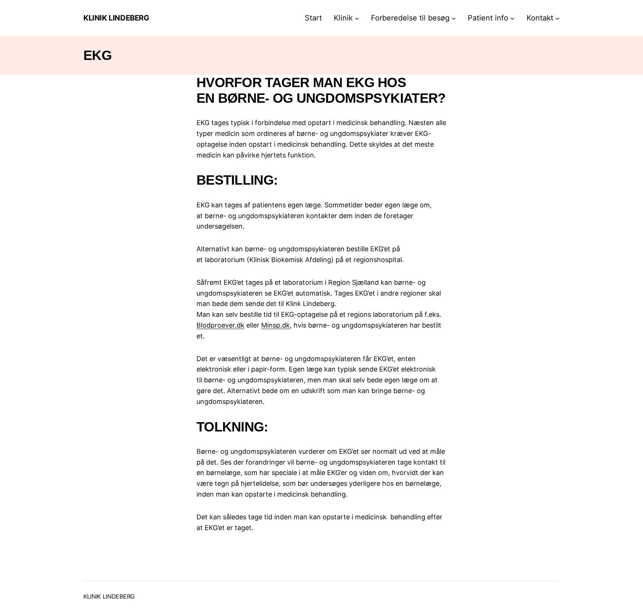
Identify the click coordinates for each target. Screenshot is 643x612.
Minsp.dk (275, 325)
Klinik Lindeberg (116, 17)
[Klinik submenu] (357, 18)
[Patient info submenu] (512, 18)
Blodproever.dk (220, 325)
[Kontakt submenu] (557, 18)
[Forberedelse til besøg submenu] (453, 18)
